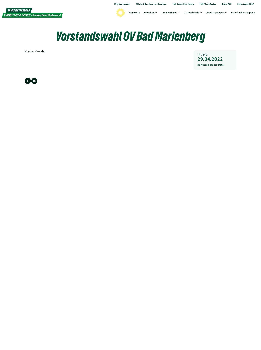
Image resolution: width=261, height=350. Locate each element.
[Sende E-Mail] (34, 81)
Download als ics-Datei (210, 64)
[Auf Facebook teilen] (28, 81)
